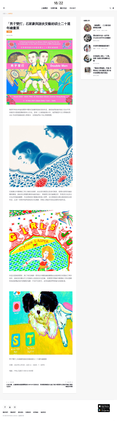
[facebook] (5, 407)
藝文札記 (63, 8)
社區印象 (54, 8)
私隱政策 (28, 412)
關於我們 (5, 412)
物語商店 (43, 412)
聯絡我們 (13, 412)
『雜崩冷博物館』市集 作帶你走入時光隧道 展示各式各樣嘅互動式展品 (102, 70)
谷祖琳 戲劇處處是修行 (101, 46)
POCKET (73, 8)
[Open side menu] (3, 8)
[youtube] (10, 407)
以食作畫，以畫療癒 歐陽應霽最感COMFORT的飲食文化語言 (22, 385)
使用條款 (35, 412)
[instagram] (15, 407)
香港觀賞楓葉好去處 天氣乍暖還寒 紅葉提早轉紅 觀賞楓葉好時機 (56, 385)
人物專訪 (44, 8)
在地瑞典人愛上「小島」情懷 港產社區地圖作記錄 (102, 58)
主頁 (4, 13)
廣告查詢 (20, 412)
